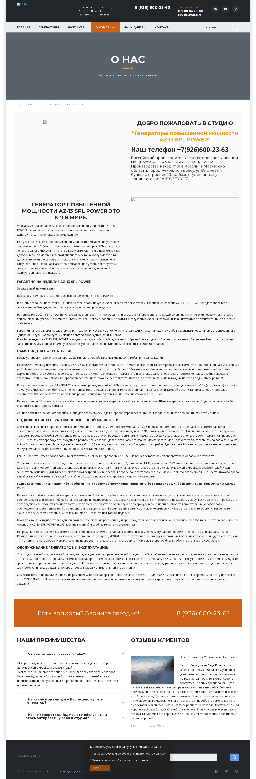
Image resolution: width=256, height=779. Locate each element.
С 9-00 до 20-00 (190, 12)
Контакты (163, 27)
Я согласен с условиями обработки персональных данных (128, 753)
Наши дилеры (135, 27)
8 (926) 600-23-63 (152, 7)
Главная (23, 27)
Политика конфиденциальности (67, 771)
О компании (105, 27)
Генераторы (49, 27)
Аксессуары (77, 27)
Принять (100, 768)
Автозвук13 (34, 771)
